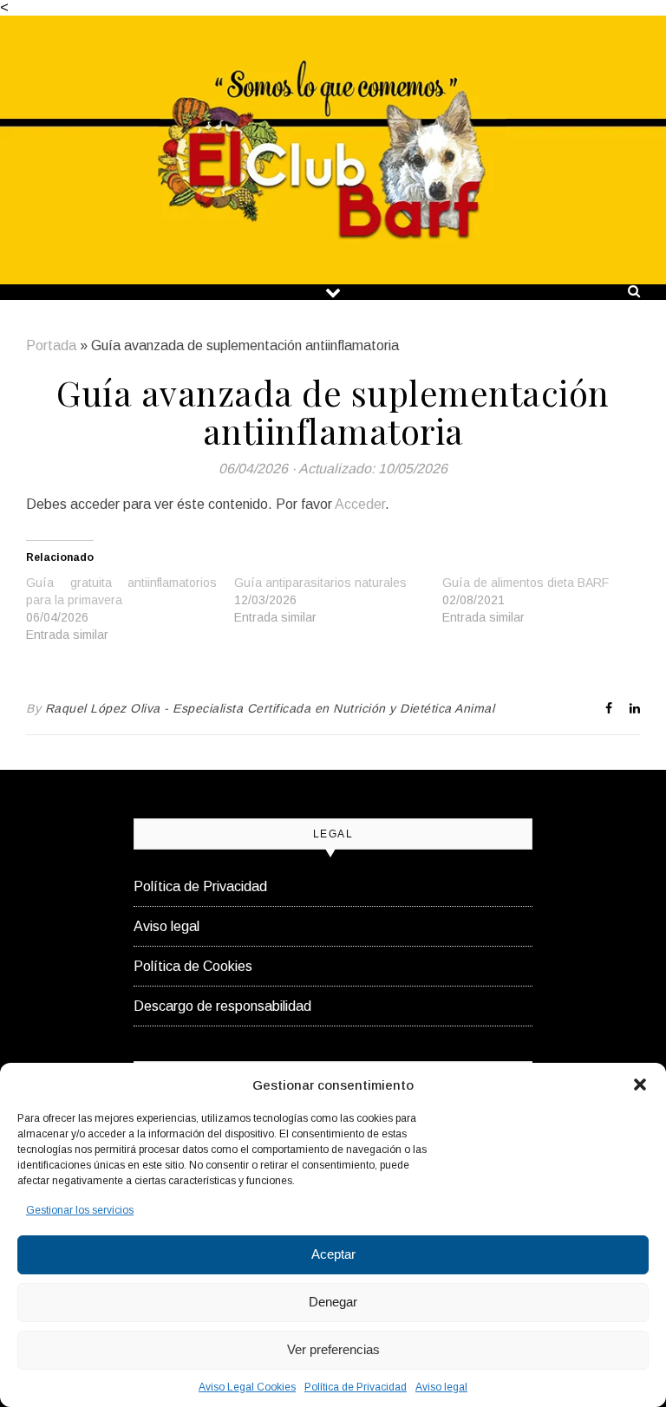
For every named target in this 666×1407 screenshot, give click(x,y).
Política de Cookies (193, 966)
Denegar (333, 1301)
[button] (640, 1084)
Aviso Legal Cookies (247, 1387)
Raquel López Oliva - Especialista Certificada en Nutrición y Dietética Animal (270, 708)
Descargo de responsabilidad (222, 1006)
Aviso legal (441, 1387)
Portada (51, 345)
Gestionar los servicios (80, 1210)
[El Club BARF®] (333, 150)
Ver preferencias (333, 1349)
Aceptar (333, 1254)
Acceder (360, 504)
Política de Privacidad (355, 1387)
